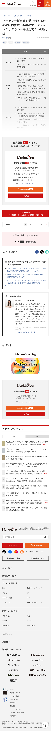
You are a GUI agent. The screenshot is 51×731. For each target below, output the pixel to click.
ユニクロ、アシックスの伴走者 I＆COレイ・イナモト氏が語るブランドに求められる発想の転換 (26, 281)
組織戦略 (17, 42)
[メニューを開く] (3, 3)
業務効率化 (26, 42)
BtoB (4, 42)
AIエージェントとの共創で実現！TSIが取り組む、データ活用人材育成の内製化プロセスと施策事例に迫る (27, 501)
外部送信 (13, 716)
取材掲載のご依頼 (37, 558)
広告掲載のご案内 (13, 558)
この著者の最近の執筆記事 (25, 332)
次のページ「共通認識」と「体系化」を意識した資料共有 (25, 213)
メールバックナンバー (27, 183)
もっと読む (9, 285)
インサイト (6, 602)
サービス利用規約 (15, 709)
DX (3, 588)
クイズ (29, 620)
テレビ (4, 593)
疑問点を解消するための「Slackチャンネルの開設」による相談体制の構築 (31, 87)
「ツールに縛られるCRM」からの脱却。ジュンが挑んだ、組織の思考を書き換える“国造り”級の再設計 (26, 472)
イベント (6, 634)
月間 (37, 436)
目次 (25, 51)
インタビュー (7, 616)
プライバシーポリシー (17, 712)
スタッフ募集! (14, 696)
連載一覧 (5, 625)
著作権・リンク (15, 693)
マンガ (4, 620)
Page (8, 62)
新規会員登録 (26, 189)
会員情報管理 (14, 699)
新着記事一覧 (8, 575)
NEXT (43, 224)
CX (28, 593)
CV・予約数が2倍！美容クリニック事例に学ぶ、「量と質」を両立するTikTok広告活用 (27, 486)
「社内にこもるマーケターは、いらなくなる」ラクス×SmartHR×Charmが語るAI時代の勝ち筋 (26, 450)
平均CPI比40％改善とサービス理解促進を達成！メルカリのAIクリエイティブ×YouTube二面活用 (26, 465)
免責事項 (13, 703)
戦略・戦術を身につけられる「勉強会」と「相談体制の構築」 (30, 75)
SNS (28, 597)
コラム (10, 42)
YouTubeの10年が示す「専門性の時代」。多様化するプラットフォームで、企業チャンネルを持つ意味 (27, 443)
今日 (14, 436)
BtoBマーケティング (34, 588)
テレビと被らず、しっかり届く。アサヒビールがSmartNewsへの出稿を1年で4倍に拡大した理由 (24, 479)
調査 (28, 616)
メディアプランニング (35, 602)
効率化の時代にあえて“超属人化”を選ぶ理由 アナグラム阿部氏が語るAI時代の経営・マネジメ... (26, 269)
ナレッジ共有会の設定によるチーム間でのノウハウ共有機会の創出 (31, 98)
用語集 (5, 641)
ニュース (6, 568)
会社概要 (13, 706)
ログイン (27, 196)
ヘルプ (12, 689)
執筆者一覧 (31, 625)
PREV (8, 224)
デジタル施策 (7, 597)
